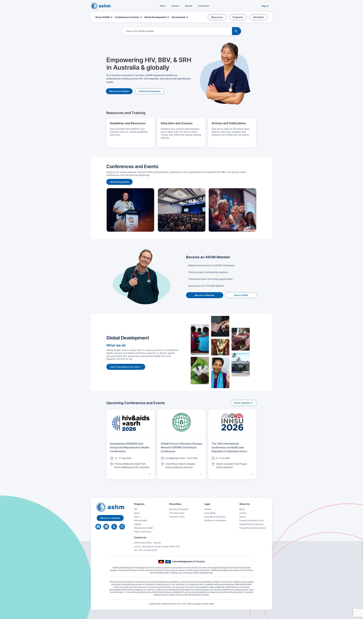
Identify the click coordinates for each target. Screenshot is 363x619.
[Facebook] (98, 526)
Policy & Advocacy (142, 531)
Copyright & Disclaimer (214, 516)
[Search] (236, 31)
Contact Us (203, 6)
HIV (135, 509)
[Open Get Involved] (187, 17)
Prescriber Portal (177, 516)
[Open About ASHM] (111, 17)
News (163, 6)
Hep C (137, 516)
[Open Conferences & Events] (141, 17)
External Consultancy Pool (251, 520)
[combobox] (176, 31)
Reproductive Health (143, 528)
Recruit (242, 516)
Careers (175, 6)
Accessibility (210, 513)
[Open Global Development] (168, 17)
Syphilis (137, 524)
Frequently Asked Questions (252, 528)
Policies (207, 509)
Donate (188, 6)
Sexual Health (140, 520)
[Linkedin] (106, 526)
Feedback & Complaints (215, 520)
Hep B (137, 513)
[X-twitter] (114, 526)
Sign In (265, 6)
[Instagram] (122, 526)
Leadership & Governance (251, 524)
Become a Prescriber (178, 509)
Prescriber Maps (176, 513)
